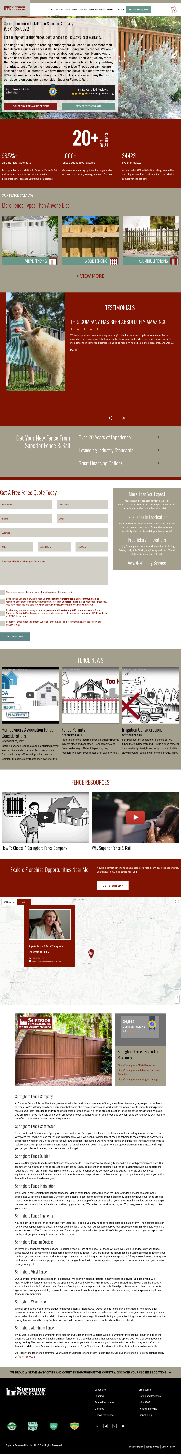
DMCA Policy (168, 1446)
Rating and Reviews (150, 1395)
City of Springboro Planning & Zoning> (138, 1079)
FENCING (83, 9)
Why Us (110, 9)
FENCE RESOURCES (97, 9)
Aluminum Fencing (153, 261)
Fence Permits (73, 729)
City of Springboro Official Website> (136, 1065)
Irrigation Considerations (142, 729)
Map (24, 901)
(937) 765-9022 (16, 28)
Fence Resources (105, 1402)
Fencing (99, 1395)
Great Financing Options (101, 463)
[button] (91, 954)
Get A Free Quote (138, 9)
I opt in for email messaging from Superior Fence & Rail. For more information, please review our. (53, 623)
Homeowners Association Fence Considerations (28, 732)
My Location (57, 9)
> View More (90, 276)
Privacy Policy (13, 624)
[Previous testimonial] (110, 418)
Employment (146, 1389)
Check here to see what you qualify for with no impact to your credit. (39, 592)
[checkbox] (2, 592)
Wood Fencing (96, 261)
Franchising (145, 1415)
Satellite (9, 901)
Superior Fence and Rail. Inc (19, 1445)
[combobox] (54, 547)
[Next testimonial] (124, 418)
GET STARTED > (15, 636)
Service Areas (71, 9)
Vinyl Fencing (36, 261)
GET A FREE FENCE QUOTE (89, 106)
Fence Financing (148, 1408)
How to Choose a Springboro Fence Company (34, 848)
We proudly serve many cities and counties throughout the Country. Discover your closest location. (90, 1372)
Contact (120, 9)
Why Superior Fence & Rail (111, 848)
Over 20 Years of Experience (105, 437)
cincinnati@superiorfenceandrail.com (47, 961)
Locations (100, 1389)
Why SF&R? (145, 1402)
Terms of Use (152, 1446)
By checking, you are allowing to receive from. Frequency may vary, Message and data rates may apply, (56, 613)
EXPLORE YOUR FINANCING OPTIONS (31, 106)
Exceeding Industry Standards (106, 450)
